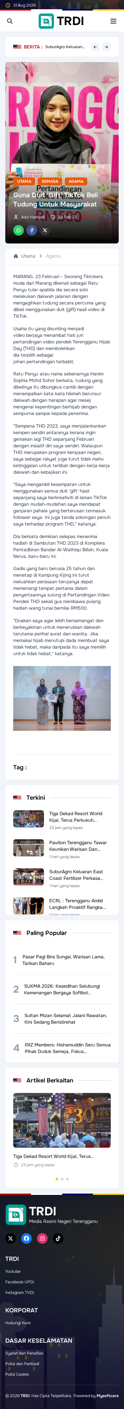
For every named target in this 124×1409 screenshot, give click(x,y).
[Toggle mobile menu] (113, 21)
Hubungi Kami (18, 1323)
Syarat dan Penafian (24, 1353)
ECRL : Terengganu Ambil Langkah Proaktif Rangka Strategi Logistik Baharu (66, 46)
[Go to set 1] (57, 1179)
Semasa (50, 181)
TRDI (25, 1395)
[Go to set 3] (67, 1179)
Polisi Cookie (17, 1374)
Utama (24, 181)
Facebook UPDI (19, 1282)
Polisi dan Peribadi (22, 1363)
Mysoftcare (108, 1395)
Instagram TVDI (19, 1292)
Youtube (13, 1271)
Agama (76, 181)
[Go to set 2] (62, 1179)
